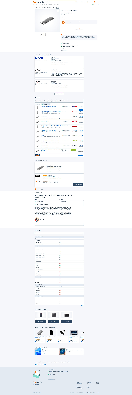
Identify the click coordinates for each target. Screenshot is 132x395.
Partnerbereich (79, 387)
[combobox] (60, 2)
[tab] (46, 104)
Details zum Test (37, 73)
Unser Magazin (89, 384)
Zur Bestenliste (42, 321)
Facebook (97, 383)
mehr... (82, 305)
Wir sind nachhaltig (96, 4)
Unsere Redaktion (79, 383)
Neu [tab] (38, 104)
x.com (97, 384)
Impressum (72, 392)
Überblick (36, 7)
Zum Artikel (43, 353)
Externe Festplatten (42, 4)
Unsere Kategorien (79, 388)
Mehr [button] (59, 113)
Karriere (78, 386)
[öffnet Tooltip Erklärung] (50, 54)
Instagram (97, 382)
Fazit (53, 7)
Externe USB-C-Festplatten (50, 4)
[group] (45, 34)
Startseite (34, 4)
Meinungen (49, 7)
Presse (78, 384)
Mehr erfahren (56, 101)
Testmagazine (89, 382)
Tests (40, 7)
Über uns (78, 382)
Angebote (44, 7)
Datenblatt (57, 7)
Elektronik (37, 4)
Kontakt (88, 387)
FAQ (87, 383)
